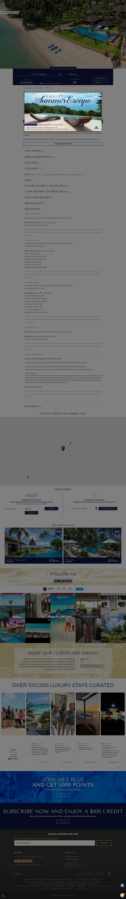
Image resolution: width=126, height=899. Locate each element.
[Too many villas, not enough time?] (122, 885)
